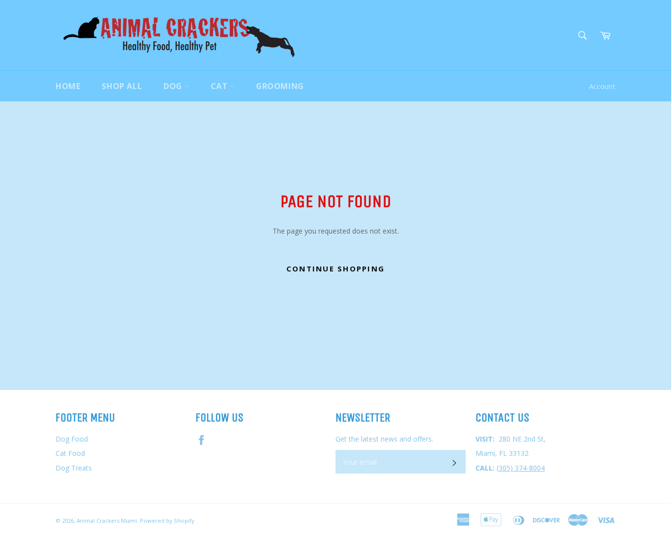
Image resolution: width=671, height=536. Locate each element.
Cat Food (70, 453)
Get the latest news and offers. (384, 439)
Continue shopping (335, 268)
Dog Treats (74, 468)
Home (68, 86)
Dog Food (72, 439)
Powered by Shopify (167, 520)
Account (602, 86)
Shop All (122, 86)
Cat (220, 86)
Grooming (280, 86)
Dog (174, 86)
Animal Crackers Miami (107, 520)
